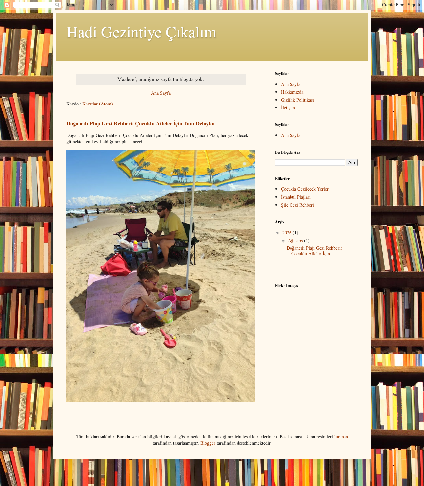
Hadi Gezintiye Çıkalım (141, 31)
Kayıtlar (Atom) (97, 104)
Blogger (207, 443)
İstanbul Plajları (296, 197)
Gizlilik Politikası (297, 100)
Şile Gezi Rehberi (297, 205)
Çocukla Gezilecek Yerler (305, 189)
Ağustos (296, 240)
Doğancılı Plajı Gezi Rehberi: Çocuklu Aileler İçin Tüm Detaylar (140, 123)
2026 (287, 232)
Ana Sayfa (161, 93)
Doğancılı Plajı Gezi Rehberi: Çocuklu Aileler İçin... (314, 251)
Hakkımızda (292, 92)
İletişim (288, 107)
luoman (341, 436)
